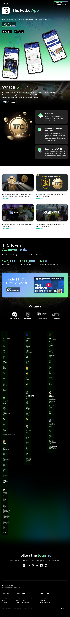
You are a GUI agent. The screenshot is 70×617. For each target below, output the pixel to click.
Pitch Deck (43, 600)
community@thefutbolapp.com (11, 587)
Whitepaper (43, 598)
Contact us (47, 4)
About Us (5, 598)
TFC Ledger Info (45, 602)
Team (3, 600)
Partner (4, 602)
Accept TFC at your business (24, 598)
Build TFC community (22, 602)
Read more (5, 198)
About (40, 4)
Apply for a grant (21, 600)
